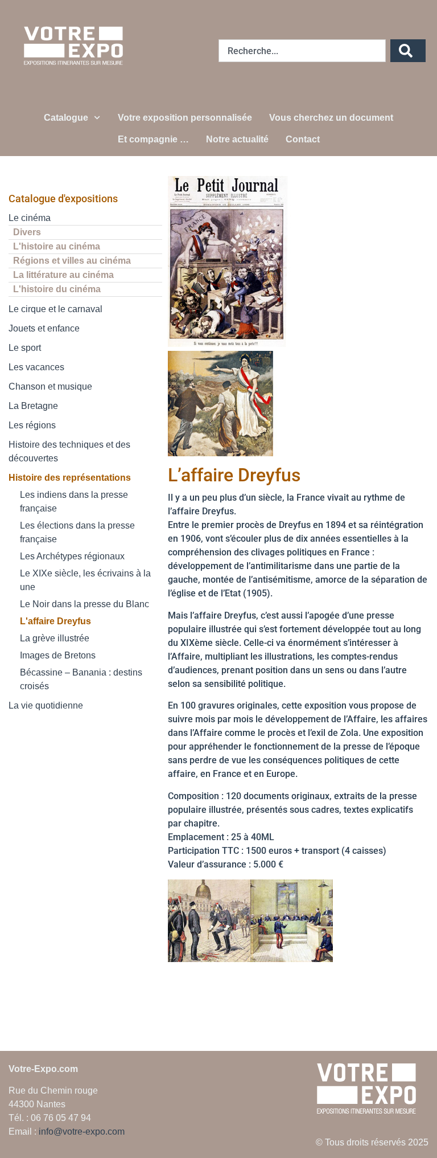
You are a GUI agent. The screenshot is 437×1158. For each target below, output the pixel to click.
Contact (303, 139)
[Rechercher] (408, 50)
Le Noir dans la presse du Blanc (84, 604)
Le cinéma (30, 218)
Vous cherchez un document (331, 117)
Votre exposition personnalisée (185, 117)
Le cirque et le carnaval (55, 309)
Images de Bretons (58, 655)
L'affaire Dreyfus (55, 621)
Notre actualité (237, 139)
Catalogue (66, 117)
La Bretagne (33, 406)
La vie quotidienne (46, 705)
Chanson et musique (50, 386)
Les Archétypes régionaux (72, 556)
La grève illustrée (54, 638)
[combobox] (302, 50)
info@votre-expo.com (82, 1131)
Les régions (32, 425)
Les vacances (36, 367)
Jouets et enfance (44, 328)
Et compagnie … (153, 139)
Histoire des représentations (70, 477)
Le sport (25, 348)
